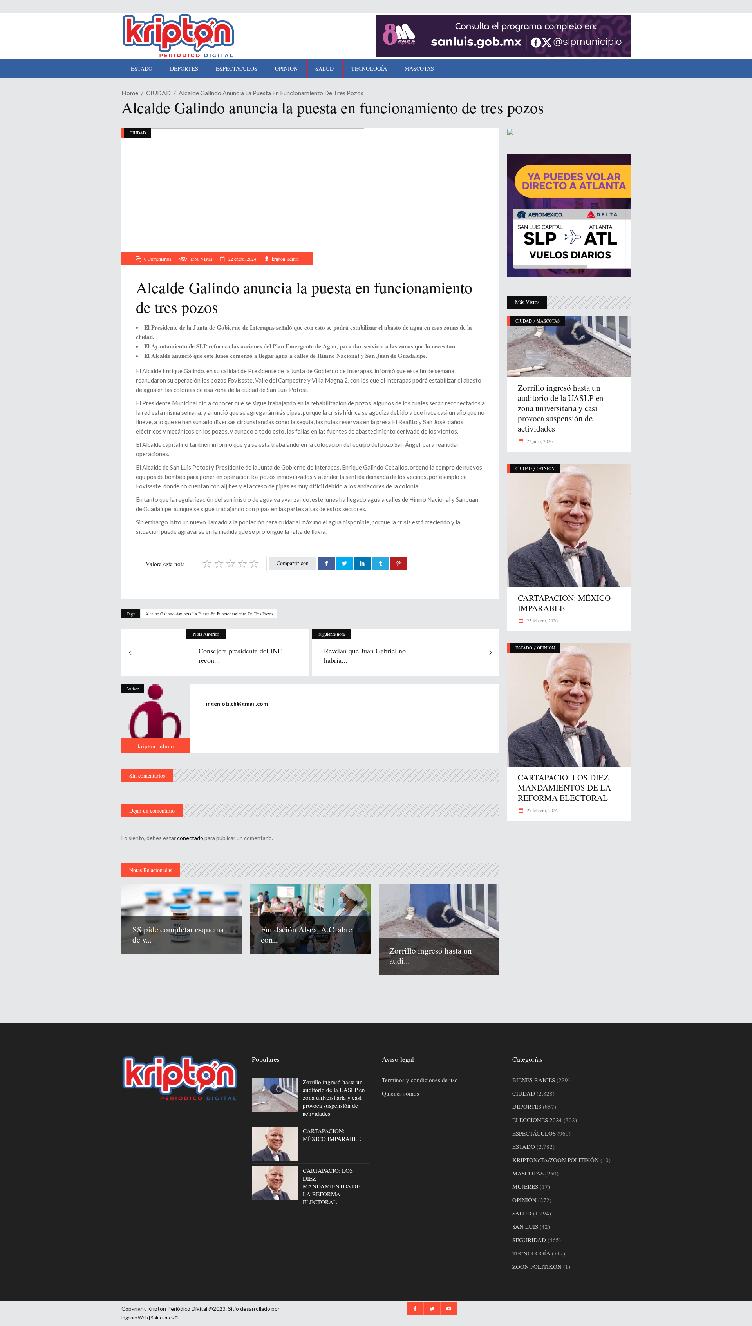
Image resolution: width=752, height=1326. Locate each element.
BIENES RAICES (533, 1080)
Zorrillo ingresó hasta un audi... (430, 955)
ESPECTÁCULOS (534, 1133)
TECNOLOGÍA (531, 1253)
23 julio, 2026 (539, 441)
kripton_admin (285, 259)
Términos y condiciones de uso (420, 1080)
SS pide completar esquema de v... (178, 934)
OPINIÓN (546, 468)
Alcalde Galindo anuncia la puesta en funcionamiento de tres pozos (209, 614)
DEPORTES (526, 1106)
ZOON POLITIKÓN (537, 1266)
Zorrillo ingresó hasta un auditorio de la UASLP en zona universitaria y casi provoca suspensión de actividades (561, 408)
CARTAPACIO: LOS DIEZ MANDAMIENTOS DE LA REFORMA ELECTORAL (564, 787)
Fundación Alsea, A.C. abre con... (306, 934)
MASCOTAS (548, 321)
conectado (190, 837)
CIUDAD (158, 92)
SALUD (521, 1213)
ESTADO (523, 648)
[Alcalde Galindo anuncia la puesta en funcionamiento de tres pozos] (155, 718)
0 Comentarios (157, 259)
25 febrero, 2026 (542, 620)
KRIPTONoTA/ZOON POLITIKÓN (555, 1160)
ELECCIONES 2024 (537, 1120)
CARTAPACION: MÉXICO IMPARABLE (564, 602)
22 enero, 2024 (241, 259)
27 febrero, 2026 (542, 810)
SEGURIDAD (529, 1240)
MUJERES (525, 1186)
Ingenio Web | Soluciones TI (150, 1318)
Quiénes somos (400, 1093)
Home (129, 92)
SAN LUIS (525, 1226)
